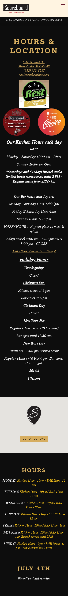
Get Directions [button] (34, 439)
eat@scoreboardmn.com (34, 75)
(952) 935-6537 (34, 70)
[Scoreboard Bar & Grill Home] (16, 8)
